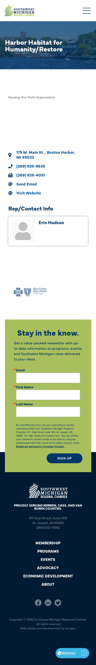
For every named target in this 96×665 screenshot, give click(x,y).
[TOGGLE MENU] (86, 11)
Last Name (24, 404)
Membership (48, 543)
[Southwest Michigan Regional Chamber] (19, 10)
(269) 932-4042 (48, 527)
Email (20, 370)
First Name (24, 387)
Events (48, 559)
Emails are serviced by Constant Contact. (40, 446)
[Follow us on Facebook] (38, 602)
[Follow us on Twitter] (57, 602)
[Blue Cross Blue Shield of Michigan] (30, 292)
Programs (48, 551)
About (48, 584)
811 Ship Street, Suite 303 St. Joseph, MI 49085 (48, 520)
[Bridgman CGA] (72, 653)
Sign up (64, 458)
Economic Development (48, 576)
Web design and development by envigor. (48, 628)
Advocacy (48, 567)
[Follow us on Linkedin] (48, 602)
